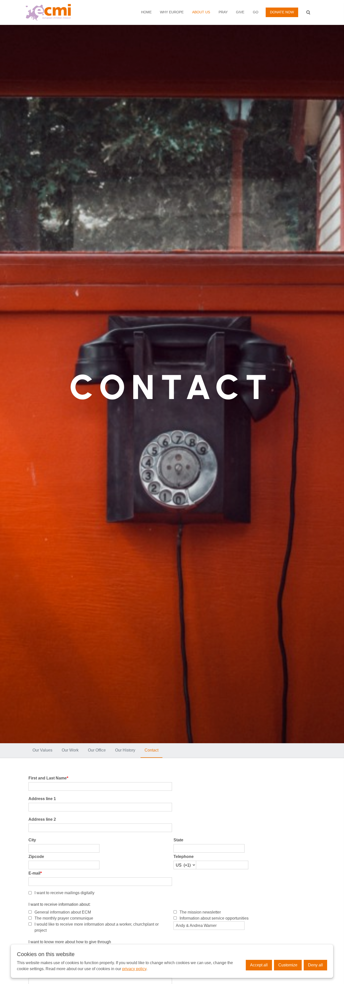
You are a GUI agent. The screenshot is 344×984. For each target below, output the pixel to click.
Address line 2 (42, 819)
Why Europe (172, 12)
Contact (151, 750)
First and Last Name (48, 778)
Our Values (42, 750)
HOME (146, 12)
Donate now (282, 12)
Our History (125, 750)
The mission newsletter (200, 912)
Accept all (259, 965)
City (32, 840)
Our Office (97, 750)
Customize (287, 965)
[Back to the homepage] (56, 12)
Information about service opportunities (214, 918)
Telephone (184, 856)
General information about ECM (63, 912)
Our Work (70, 750)
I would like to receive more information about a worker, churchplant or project (97, 927)
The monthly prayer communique (64, 918)
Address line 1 (42, 799)
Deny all (315, 965)
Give (240, 12)
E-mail (35, 873)
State (178, 840)
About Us (201, 12)
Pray (223, 12)
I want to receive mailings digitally (64, 893)
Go (255, 12)
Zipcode (36, 856)
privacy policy (134, 969)
